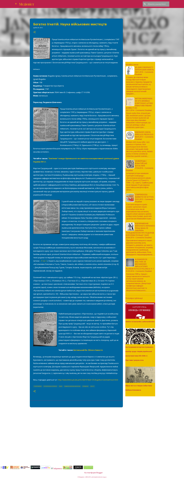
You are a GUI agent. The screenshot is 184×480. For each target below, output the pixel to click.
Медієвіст (26, 4)
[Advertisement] (76, 425)
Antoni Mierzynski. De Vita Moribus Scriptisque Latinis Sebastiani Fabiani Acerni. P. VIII (139, 103)
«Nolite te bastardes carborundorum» (140, 322)
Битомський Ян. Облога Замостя (88, 350)
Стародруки (85, 386)
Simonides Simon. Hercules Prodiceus (144, 133)
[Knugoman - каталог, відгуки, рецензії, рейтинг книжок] (68, 468)
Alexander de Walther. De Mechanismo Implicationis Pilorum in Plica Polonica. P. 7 (140, 264)
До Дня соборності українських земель (144, 68)
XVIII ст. (92, 386)
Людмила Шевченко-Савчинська (72, 386)
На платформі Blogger (93, 472)
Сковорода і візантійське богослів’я (141, 163)
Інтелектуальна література (50, 386)
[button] (34, 32)
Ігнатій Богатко (37, 386)
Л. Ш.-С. (44, 261)
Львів (60, 386)
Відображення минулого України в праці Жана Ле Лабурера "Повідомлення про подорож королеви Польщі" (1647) (140, 229)
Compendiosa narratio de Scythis (144, 195)
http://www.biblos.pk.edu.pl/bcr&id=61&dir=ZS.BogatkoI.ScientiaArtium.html (88, 380)
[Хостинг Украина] (45, 468)
